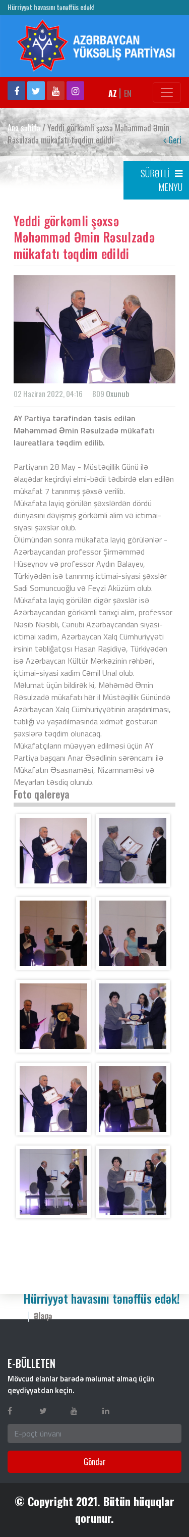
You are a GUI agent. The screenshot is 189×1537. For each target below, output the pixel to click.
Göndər (95, 1462)
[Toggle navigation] (167, 92)
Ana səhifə (24, 128)
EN (128, 93)
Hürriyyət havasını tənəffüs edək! (51, 7)
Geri (173, 140)
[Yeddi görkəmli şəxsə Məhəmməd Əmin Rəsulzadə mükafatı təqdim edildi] (53, 850)
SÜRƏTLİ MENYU (161, 180)
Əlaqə (43, 1316)
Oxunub (118, 393)
